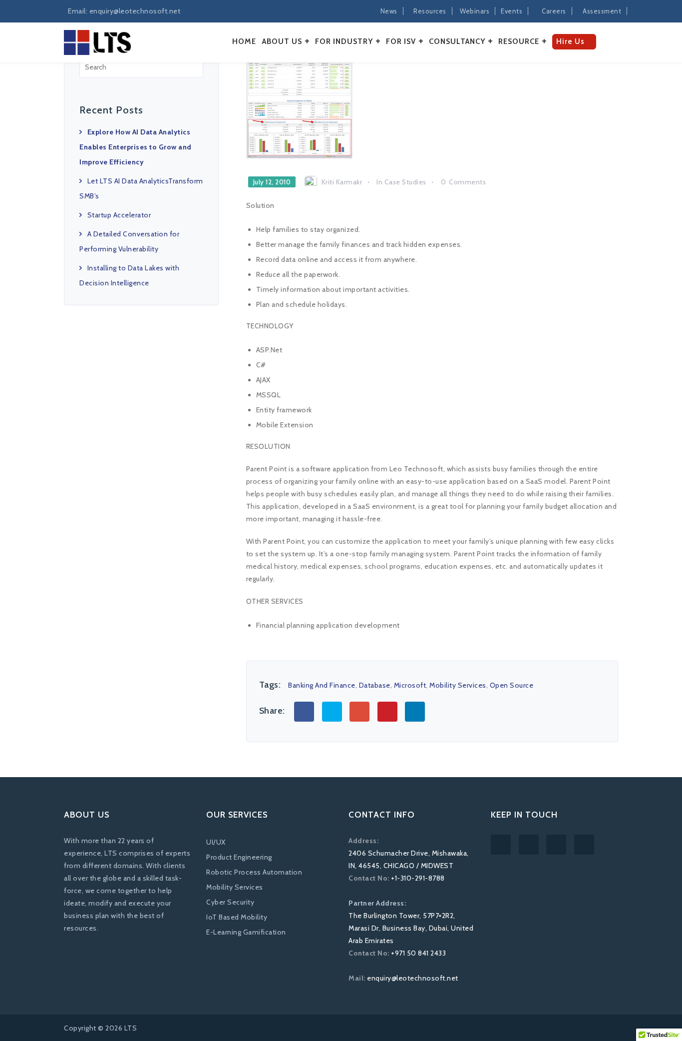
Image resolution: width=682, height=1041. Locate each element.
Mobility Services (457, 685)
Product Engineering (239, 857)
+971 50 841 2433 (418, 953)
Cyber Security (230, 902)
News (388, 11)
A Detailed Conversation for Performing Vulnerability (129, 241)
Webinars (474, 11)
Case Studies (405, 181)
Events (511, 11)
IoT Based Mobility (236, 917)
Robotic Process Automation (254, 872)
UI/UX (216, 842)
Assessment (602, 11)
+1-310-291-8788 (418, 878)
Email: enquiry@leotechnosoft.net (124, 10)
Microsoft (410, 685)
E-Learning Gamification (246, 932)
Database (374, 685)
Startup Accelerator (119, 214)
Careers (554, 11)
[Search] (193, 66)
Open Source (512, 685)
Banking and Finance (321, 685)
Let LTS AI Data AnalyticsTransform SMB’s (141, 188)
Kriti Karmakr (342, 181)
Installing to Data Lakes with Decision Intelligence (129, 275)
